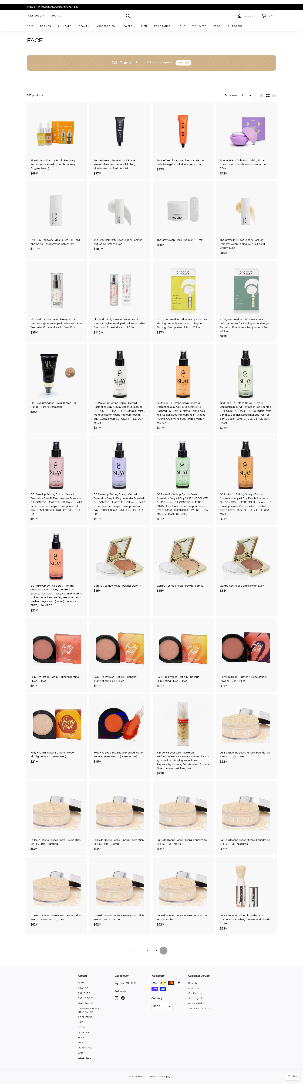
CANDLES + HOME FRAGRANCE (89, 1010)
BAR (80, 1053)
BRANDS (45, 26)
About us (193, 988)
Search (192, 983)
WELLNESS (199, 26)
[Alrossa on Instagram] (116, 998)
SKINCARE (65, 26)
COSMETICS (85, 1017)
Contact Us (195, 993)
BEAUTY (84, 26)
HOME (181, 26)
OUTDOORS (235, 26)
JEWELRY (128, 26)
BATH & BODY (86, 998)
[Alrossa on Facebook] (123, 998)
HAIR (81, 1022)
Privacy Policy (196, 1003)
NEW (30, 26)
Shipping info (195, 998)
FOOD (217, 26)
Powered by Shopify (159, 1076)
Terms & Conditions (199, 1008)
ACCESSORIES (105, 26)
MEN (144, 26)
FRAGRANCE (162, 26)
